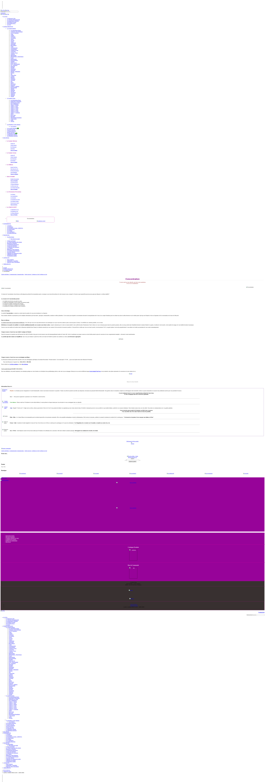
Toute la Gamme (14, 150)
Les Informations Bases (16, 30)
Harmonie (13, 66)
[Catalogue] (41, 221)
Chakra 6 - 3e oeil (14, 111)
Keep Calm (13, 115)
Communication (14, 47)
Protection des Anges (15, 102)
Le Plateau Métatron (14, 213)
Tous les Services (14, 204)
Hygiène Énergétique (15, 170)
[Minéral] (5, 390)
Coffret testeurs (14, 145)
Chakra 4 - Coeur (14, 109)
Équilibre (13, 61)
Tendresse (13, 93)
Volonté (12, 96)
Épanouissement (14, 60)
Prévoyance (13, 84)
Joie (11, 74)
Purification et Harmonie (16, 101)
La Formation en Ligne (15, 199)
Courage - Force (14, 52)
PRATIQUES (6, 235)
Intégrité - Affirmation (15, 71)
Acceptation (13, 38)
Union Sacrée (13, 118)
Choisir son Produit (11, 240)
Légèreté (12, 76)
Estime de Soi (14, 62)
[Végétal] (5, 402)
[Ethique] (132, 593)
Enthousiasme (14, 59)
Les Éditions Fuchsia (11, 22)
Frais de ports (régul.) (15, 203)
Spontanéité (13, 92)
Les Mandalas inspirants (12, 135)
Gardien (12, 35)
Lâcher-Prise (13, 75)
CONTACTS (6, 257)
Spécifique (13, 148)
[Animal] (5, 407)
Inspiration (13, 70)
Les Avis (9, 24)
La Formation (13, 197)
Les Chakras (10, 248)
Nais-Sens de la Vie (14, 168)
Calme (12, 46)
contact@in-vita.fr (134, 605)
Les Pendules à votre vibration (13, 124)
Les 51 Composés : (15, 33)
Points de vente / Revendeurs (13, 262)
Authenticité (13, 43)
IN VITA (5, 16)
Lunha (12, 120)
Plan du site (8, 542)
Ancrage (12, 40)
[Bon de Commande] (17, 221)
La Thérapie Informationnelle (13, 19)
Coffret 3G (13, 143)
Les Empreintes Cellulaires (13, 21)
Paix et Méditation (14, 104)
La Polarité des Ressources (13, 244)
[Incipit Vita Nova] (4, 478)
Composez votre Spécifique (17, 31)
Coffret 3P (13, 155)
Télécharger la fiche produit (132, 441)
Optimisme (13, 79)
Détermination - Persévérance (17, 56)
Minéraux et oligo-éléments (13, 249)
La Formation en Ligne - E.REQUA (15, 228)
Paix (11, 81)
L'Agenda (9, 225)
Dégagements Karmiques (16, 117)
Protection (13, 85)
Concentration (14, 49)
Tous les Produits (14, 189)
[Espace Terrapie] (132, 519)
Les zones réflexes (11, 252)
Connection (13, 51)
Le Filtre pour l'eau (14, 185)
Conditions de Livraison (11, 539)
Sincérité (12, 91)
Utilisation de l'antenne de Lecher (14, 253)
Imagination (13, 69)
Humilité (12, 67)
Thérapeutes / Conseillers (12, 260)
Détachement (13, 55)
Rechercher (3, 11)
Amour (12, 39)
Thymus (12, 121)
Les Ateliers (13, 194)
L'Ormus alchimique (11, 131)
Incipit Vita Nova (11, 132)
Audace (12, 41)
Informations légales (10, 535)
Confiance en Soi (14, 50)
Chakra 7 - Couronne (15, 112)
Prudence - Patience (15, 86)
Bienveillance (13, 45)
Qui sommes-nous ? (11, 23)
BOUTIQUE (6, 137)
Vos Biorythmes (10, 237)
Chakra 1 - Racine (14, 105)
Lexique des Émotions (12, 245)
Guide (12, 34)
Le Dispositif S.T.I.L (15, 209)
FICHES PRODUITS (8, 26)
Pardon (12, 82)
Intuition (12, 72)
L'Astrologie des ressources (13, 247)
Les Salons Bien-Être (11, 233)
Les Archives (13, 126)
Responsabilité (14, 87)
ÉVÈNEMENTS (7, 223)
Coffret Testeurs (14, 157)
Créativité (13, 54)
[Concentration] (6, 448)
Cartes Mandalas (14, 172)
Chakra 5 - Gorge (14, 110)
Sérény (12, 114)
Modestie (13, 77)
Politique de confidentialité (11, 540)
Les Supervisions (11, 229)
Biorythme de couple (15, 239)
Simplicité (13, 90)
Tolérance (13, 95)
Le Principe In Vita (11, 18)
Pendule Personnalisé (15, 179)
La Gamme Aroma (11, 98)
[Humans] (132, 599)
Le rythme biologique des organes (14, 242)
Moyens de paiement (10, 537)
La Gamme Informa (11, 28)
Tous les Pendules (14, 180)
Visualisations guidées (12, 255)
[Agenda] (4, 480)
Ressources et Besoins (12, 243)
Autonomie (13, 44)
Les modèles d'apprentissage (13, 250)
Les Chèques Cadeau (15, 201)
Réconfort (13, 116)
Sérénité (12, 89)
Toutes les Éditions (14, 174)
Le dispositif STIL (12, 133)
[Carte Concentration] (132, 376)
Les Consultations (14, 196)
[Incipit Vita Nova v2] (132, 456)
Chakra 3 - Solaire (14, 107)
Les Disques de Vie (14, 211)
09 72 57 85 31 (134, 604)
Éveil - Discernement (15, 64)
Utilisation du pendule (12, 254)
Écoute (12, 57)
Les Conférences (10, 231)
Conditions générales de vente (12, 538)
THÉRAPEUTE (7, 264)
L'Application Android (12, 134)
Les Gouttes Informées (13, 128)
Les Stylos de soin (11, 129)
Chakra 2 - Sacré (14, 106)
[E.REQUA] (132, 494)
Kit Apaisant (13, 160)
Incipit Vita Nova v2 (132, 457)
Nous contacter (10, 259)
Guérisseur (13, 36)
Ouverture (13, 80)
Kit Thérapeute (13, 147)
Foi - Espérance (14, 65)
